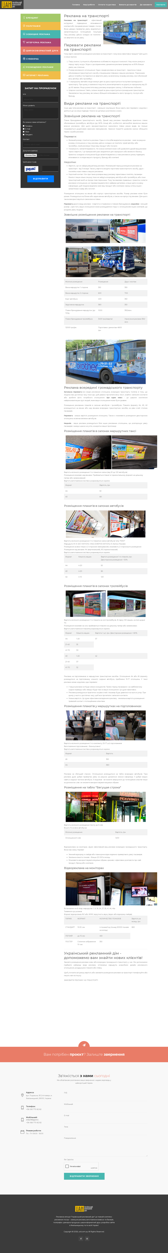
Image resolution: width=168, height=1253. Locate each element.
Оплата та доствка (107, 5)
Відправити (40, 179)
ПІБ (65, 1093)
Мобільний (68, 1104)
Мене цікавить (29, 105)
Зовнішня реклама (37, 34)
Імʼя (24, 94)
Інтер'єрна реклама (38, 42)
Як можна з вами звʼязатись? (34, 122)
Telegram (29, 135)
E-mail (27, 129)
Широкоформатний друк (41, 51)
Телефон (28, 126)
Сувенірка (32, 59)
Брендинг (32, 18)
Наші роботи (89, 5)
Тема (66, 1127)
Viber (27, 132)
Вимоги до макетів (127, 5)
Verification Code (29, 162)
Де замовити (146, 5)
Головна (76, 5)
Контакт (26, 139)
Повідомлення (70, 1138)
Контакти (160, 5)
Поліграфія (33, 26)
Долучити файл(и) (30, 151)
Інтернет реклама (37, 75)
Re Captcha (68, 1160)
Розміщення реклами (39, 67)
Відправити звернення (84, 1176)
